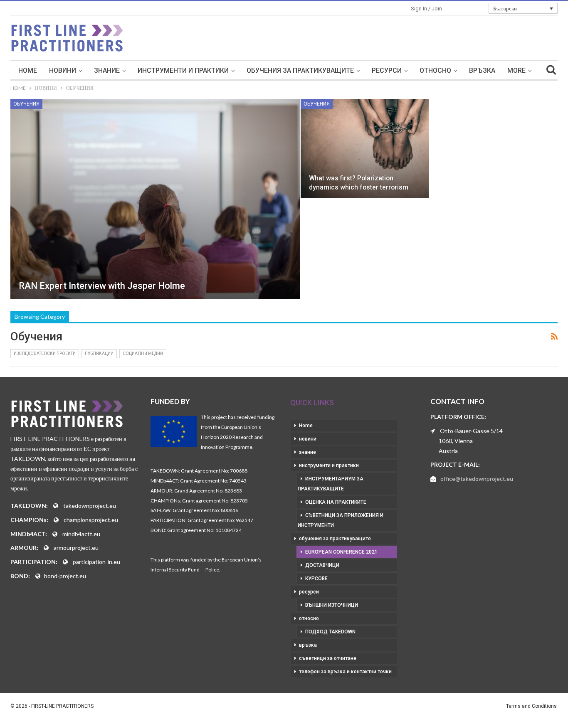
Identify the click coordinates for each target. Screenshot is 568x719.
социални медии (143, 353)
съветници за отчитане (327, 658)
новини (62, 70)
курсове (316, 578)
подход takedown (330, 632)
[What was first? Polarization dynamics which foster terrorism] (365, 148)
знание (107, 70)
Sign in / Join (426, 8)
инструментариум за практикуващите (330, 484)
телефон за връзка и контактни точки (345, 672)
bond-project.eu (65, 575)
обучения (26, 104)
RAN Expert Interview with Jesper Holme (102, 286)
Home (27, 70)
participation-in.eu (96, 561)
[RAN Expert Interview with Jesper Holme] (155, 198)
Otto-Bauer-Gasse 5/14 (471, 430)
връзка (482, 70)
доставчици (322, 565)
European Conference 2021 (341, 552)
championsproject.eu (91, 519)
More (516, 70)
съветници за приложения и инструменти (340, 520)
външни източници (331, 605)
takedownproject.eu (89, 505)
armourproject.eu (76, 547)
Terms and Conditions (531, 706)
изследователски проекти (45, 353)
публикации (99, 353)
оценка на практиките (335, 502)
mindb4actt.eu (81, 533)
